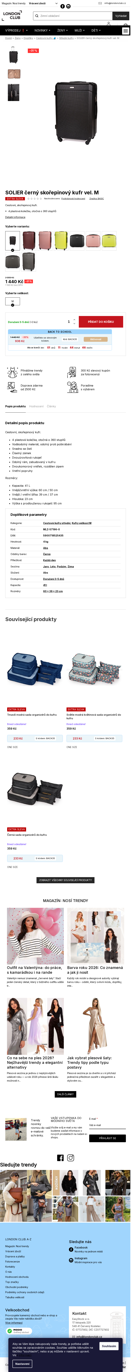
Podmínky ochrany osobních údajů (23, 1291)
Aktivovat (94, 339)
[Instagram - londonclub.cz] (67, 6)
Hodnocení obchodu (15, 1275)
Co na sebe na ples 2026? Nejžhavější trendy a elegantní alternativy (33, 1062)
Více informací (12, 1321)
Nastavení (21, 1364)
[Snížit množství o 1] (73, 324)
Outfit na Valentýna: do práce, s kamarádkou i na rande (33, 970)
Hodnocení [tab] (35, 406)
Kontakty (9, 1265)
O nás (7, 1270)
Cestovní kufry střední (55, 523)
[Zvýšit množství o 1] (73, 320)
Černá (45, 554)
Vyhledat (119, 16)
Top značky (10, 1280)
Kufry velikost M (80, 523)
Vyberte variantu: (16, 226)
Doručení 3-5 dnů (52, 578)
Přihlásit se (106, 1138)
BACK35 (69, 339)
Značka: (95, 198)
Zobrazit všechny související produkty (64, 880)
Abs (44, 547)
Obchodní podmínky (15, 1286)
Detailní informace (14, 217)
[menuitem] (15, 30)
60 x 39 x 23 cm (52, 591)
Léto (51, 566)
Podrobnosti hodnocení (72, 198)
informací (24, 1355)
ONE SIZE (11, 747)
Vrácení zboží (36, 3)
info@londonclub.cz (88, 1335)
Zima (69, 566)
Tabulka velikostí (13, 1296)
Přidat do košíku (100, 321)
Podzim (60, 566)
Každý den (48, 560)
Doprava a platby (13, 1255)
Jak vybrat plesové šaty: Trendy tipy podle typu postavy (88, 1062)
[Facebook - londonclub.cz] (61, 6)
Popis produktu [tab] (14, 406)
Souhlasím (108, 1346)
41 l (44, 585)
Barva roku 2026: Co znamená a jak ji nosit (94, 970)
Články (50, 406)
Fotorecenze (11, 1260)
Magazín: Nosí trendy (12, 3)
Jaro (45, 566)
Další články (64, 1094)
